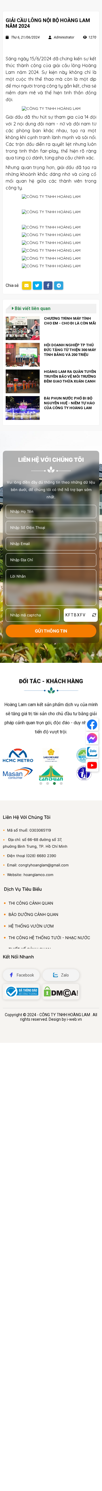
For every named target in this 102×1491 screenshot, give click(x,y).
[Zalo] (92, 752)
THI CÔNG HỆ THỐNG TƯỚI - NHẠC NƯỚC (49, 937)
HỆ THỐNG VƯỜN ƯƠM (31, 926)
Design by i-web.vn (65, 1019)
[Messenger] (92, 738)
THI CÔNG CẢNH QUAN (30, 903)
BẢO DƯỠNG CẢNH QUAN (33, 914)
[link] (51, 328)
